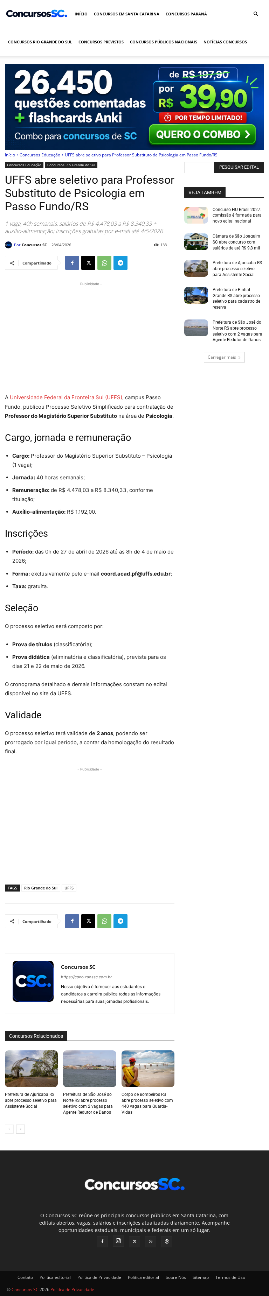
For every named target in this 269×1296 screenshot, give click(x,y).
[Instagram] (118, 1241)
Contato (25, 1277)
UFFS (69, 887)
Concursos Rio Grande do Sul (40, 41)
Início (81, 13)
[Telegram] (120, 263)
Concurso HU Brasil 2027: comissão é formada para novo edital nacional (237, 215)
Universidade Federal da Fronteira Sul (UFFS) (66, 397)
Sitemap (201, 1277)
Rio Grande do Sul (40, 887)
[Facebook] (72, 263)
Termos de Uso (230, 1277)
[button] (255, 14)
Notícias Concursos (225, 41)
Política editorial (55, 1277)
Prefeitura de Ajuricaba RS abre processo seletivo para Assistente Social (31, 1100)
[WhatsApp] (104, 263)
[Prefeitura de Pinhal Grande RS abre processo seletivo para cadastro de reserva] (196, 295)
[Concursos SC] (9, 244)
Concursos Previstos (101, 41)
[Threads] (166, 1241)
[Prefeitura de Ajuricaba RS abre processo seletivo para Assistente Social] (31, 1068)
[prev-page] (9, 1129)
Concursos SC (34, 244)
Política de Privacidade (99, 1277)
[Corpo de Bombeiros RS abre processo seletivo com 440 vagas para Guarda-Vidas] (148, 1068)
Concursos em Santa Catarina (126, 13)
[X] (88, 263)
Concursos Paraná (186, 13)
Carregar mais (222, 357)
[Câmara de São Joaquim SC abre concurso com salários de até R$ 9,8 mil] (196, 241)
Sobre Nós (176, 1277)
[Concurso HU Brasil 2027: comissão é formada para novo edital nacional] (196, 215)
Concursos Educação (40, 155)
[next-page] (20, 1129)
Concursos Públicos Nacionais (163, 41)
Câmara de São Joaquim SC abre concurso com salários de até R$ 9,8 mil (236, 242)
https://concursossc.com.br (86, 976)
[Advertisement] (89, 337)
